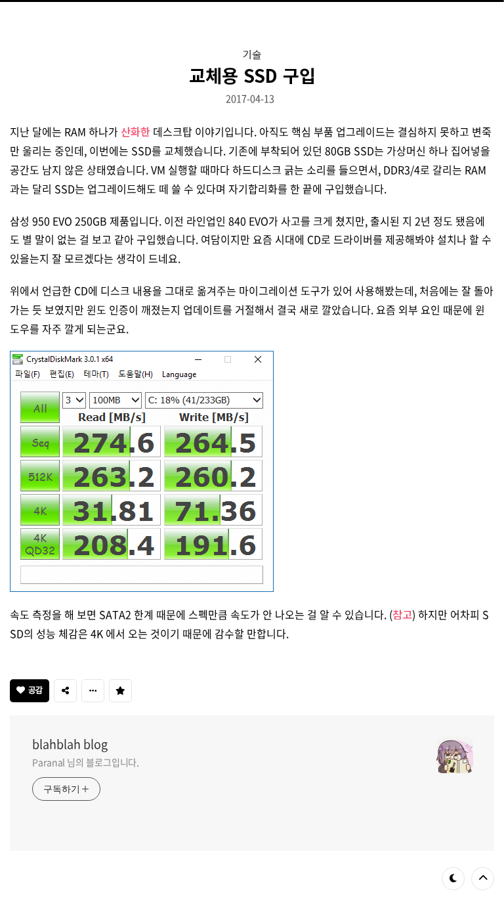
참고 (402, 614)
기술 (252, 54)
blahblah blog (70, 744)
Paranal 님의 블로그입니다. (85, 762)
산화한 (135, 131)
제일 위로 (482, 878)
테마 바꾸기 (453, 878)
